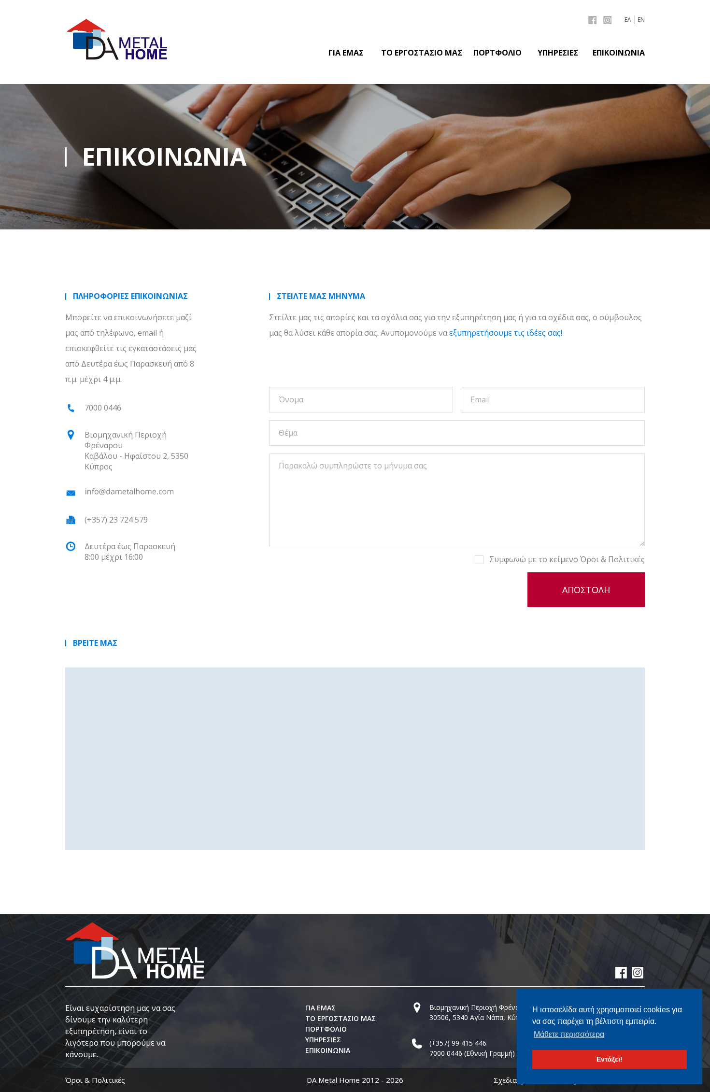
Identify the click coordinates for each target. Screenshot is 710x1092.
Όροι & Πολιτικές (612, 559)
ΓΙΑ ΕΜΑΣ (346, 52)
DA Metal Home (333, 1080)
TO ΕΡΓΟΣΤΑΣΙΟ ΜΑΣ (421, 52)
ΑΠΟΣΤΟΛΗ (586, 590)
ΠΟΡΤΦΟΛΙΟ (497, 52)
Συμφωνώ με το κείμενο (567, 559)
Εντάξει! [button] (609, 1059)
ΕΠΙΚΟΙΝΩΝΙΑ (619, 52)
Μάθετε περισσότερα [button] (569, 1034)
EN (641, 19)
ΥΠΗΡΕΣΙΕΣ (558, 52)
